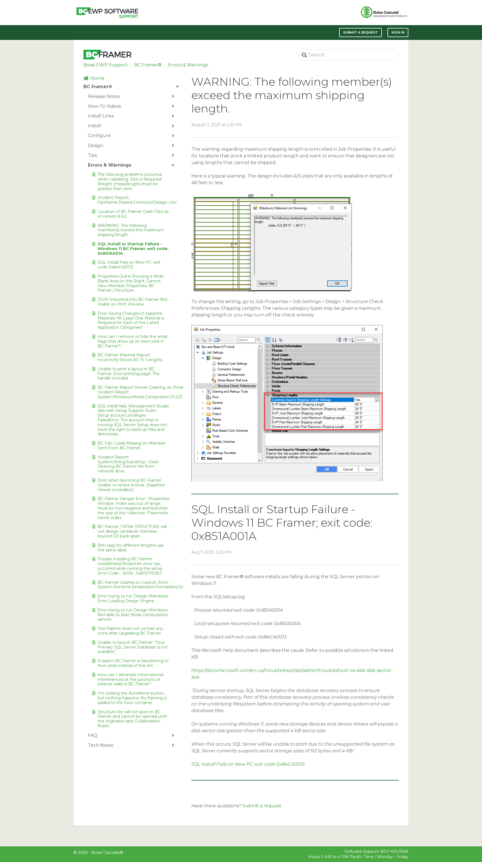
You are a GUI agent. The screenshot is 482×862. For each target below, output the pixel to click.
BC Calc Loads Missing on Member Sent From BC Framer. (132, 445)
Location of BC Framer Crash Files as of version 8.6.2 (133, 214)
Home (97, 78)
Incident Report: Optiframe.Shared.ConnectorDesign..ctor (134, 200)
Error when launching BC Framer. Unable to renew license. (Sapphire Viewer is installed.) (131, 485)
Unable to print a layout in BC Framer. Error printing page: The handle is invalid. (129, 373)
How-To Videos (104, 106)
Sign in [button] (397, 32)
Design (95, 145)
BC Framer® (148, 65)
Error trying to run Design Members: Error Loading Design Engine (133, 598)
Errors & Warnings (188, 65)
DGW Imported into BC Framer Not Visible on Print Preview (133, 302)
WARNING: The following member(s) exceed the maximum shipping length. (131, 230)
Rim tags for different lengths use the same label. (131, 548)
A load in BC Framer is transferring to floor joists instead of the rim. (133, 663)
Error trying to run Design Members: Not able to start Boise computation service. (133, 615)
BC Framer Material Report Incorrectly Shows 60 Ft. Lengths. (130, 357)
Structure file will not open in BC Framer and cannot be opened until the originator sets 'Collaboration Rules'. (132, 718)
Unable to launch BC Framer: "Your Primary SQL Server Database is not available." (133, 647)
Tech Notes (100, 745)
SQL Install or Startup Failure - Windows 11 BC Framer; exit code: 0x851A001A (133, 248)
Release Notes (104, 96)
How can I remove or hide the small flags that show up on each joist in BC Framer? (132, 341)
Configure (99, 135)
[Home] (107, 13)
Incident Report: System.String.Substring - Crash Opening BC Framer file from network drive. (128, 464)
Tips (92, 155)
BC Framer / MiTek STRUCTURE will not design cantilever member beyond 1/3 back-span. (132, 531)
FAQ (92, 735)
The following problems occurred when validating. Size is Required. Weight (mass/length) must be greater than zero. (130, 181)
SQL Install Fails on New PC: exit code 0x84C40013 (129, 265)
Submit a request (360, 32)
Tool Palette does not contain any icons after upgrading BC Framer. (130, 631)
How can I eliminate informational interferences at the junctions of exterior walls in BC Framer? (130, 679)
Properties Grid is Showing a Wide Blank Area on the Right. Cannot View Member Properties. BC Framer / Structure (131, 283)
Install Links (101, 116)
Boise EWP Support (105, 65)
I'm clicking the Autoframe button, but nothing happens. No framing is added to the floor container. (132, 698)
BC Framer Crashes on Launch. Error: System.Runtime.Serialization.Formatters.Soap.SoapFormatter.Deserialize (134, 585)
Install (95, 125)
